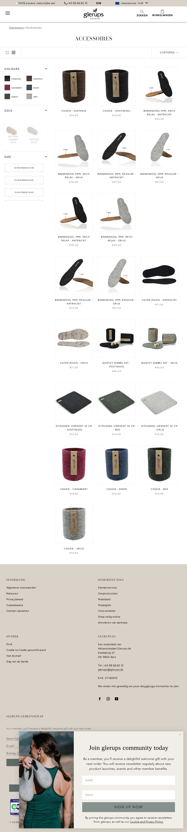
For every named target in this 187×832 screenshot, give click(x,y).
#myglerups (147, 686)
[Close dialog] (180, 735)
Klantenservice (107, 587)
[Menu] (7, 15)
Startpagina (16, 27)
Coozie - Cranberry (74, 489)
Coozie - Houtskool (117, 111)
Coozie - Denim (116, 489)
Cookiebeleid (14, 605)
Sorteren (168, 52)
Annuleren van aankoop (112, 622)
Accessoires (34, 27)
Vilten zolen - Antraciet (159, 300)
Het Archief (13, 656)
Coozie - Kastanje (74, 111)
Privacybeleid (14, 599)
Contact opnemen (17, 611)
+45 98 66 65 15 (113, 665)
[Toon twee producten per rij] (7, 52)
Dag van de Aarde (17, 661)
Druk (9, 644)
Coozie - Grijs (74, 548)
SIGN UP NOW (128, 807)
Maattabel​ (104, 599)
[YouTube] (116, 698)
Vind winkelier (107, 611)
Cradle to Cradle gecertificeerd (26, 650)
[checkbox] (18, 78)
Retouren (12, 593)
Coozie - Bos (159, 489)
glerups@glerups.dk (110, 669)
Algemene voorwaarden (21, 587)
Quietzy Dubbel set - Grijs (159, 363)
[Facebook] (99, 698)
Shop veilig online (109, 616)
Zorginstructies (108, 593)
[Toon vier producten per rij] (13, 52)
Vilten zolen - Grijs (74, 363)
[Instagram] (108, 698)
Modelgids (104, 605)
